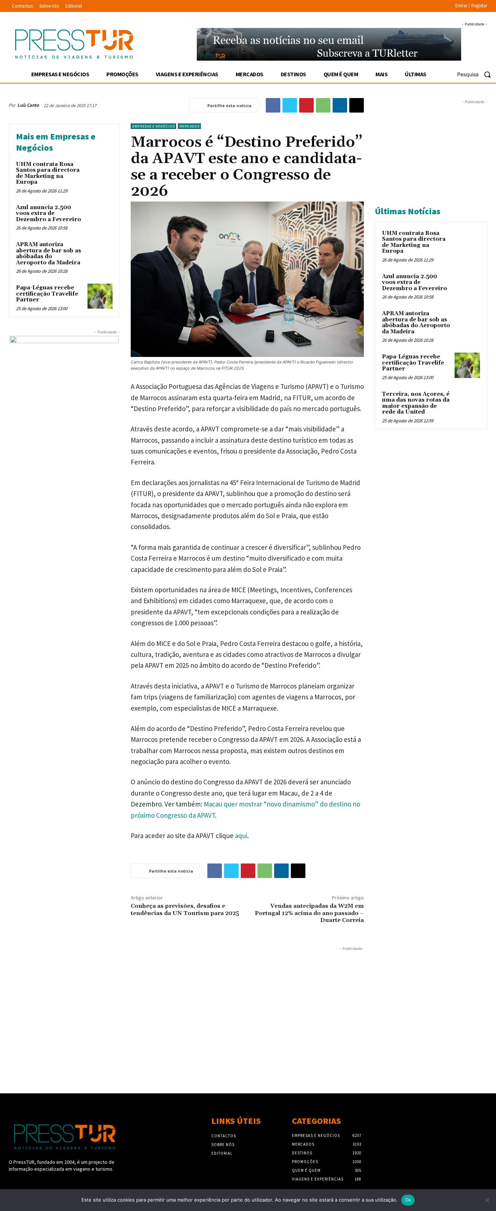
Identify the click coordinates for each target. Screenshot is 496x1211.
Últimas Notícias (407, 211)
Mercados (189, 126)
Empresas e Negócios (153, 126)
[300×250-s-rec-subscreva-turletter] (64, 381)
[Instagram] (26, 1182)
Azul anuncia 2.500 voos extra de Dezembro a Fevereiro (48, 213)
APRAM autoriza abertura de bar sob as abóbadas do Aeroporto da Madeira (48, 253)
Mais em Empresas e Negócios (55, 142)
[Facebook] (273, 105)
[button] (476, 74)
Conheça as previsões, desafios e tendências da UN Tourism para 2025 (185, 909)
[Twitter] (289, 105)
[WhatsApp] (323, 105)
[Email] (356, 105)
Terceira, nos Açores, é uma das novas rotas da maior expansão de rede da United (416, 403)
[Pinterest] (306, 105)
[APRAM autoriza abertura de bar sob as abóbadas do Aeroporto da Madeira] (100, 252)
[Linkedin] (340, 105)
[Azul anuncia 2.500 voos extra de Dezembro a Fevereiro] (100, 215)
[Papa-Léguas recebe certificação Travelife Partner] (100, 296)
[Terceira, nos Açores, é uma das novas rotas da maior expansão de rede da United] (467, 402)
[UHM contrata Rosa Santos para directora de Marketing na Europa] (100, 172)
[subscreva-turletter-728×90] (329, 44)
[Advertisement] (186, 1003)
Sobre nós (223, 1144)
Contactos (223, 1135)
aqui (241, 835)
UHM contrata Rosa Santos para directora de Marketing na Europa (48, 173)
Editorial (221, 1153)
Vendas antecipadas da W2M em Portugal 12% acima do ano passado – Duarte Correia (309, 912)
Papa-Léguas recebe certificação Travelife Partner (47, 293)
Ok (408, 1200)
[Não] (487, 1200)
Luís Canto (28, 105)
